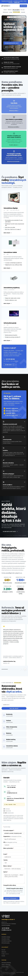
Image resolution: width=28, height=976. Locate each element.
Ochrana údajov (5, 966)
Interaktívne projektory (6, 941)
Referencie (5, 12)
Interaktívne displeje (6, 937)
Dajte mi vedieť (14, 708)
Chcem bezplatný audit (12, 43)
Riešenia (10, 9)
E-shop (14, 12)
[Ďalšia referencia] (25, 669)
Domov (5, 9)
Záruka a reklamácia (6, 964)
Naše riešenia (9, 47)
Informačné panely (6, 943)
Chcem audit (8, 364)
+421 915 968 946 (10, 359)
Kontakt (23, 12)
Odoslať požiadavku (11, 898)
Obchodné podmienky (6, 962)
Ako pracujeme (16, 9)
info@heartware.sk (12, 793)
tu (10, 820)
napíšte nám (16, 2)
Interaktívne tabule (6, 939)
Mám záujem (23, 5)
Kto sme (22, 9)
